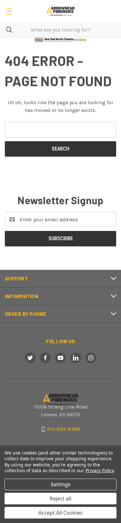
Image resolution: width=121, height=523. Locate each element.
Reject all (60, 498)
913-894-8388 (63, 429)
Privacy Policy (100, 470)
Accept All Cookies (60, 512)
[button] (61, 40)
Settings (61, 484)
